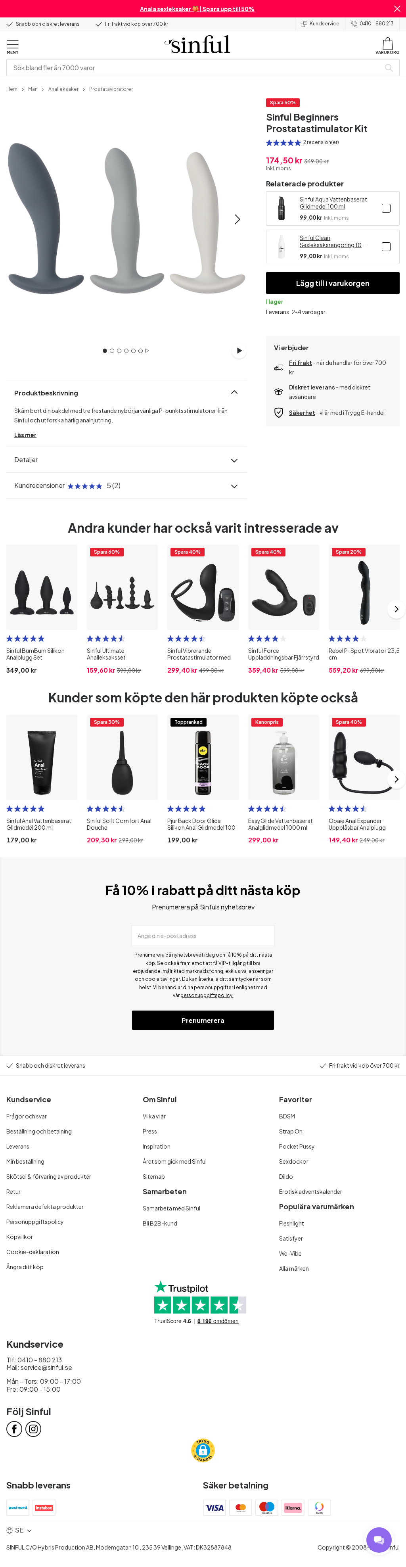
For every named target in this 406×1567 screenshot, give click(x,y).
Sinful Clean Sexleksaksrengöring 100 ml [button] (333, 241)
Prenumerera (203, 1020)
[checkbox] (386, 208)
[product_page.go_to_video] (239, 351)
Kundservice (324, 24)
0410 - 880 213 (377, 24)
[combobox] (195, 68)
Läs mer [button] (25, 434)
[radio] (269, 143)
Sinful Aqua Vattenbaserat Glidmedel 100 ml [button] (333, 203)
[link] (11, 88)
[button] (397, 9)
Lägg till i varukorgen (333, 283)
